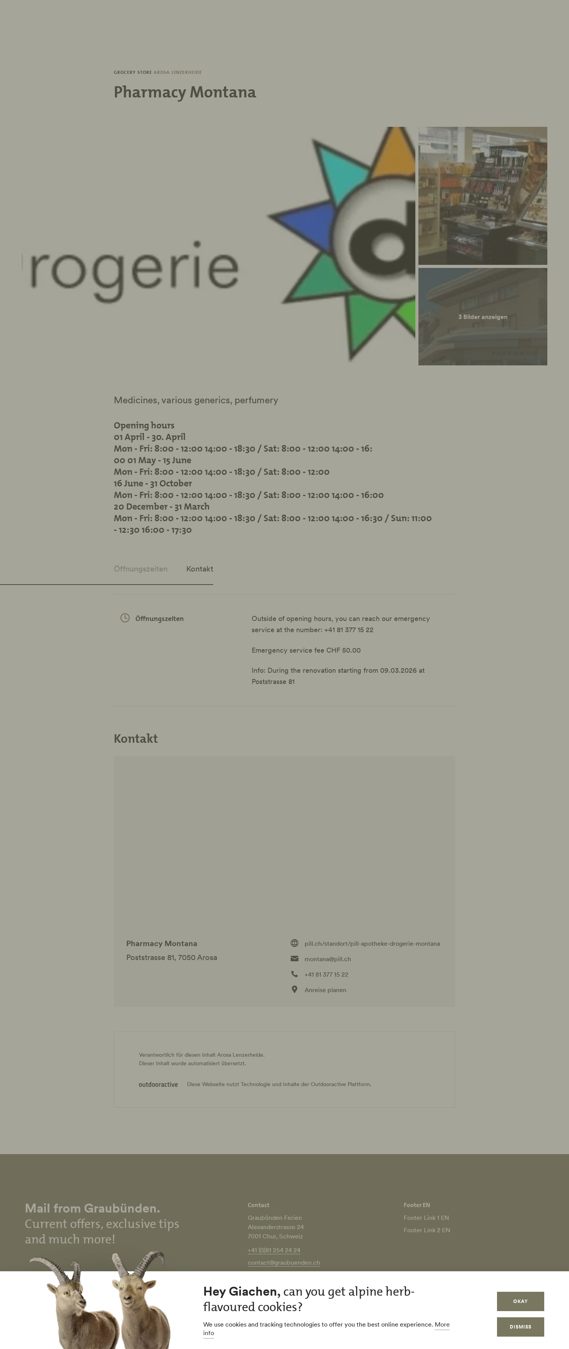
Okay (520, 1301)
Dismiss (520, 1327)
